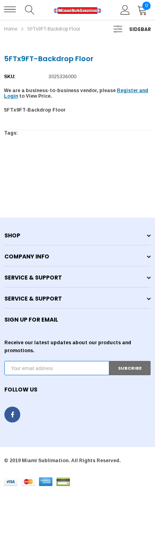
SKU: (9, 76)
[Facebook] (12, 414)
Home (10, 29)
